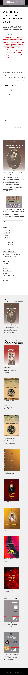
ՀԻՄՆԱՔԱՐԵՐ (6, 235)
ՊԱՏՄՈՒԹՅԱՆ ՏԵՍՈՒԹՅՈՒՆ (10, 240)
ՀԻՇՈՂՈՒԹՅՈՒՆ (7, 266)
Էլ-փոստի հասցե (6, 114)
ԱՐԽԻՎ (9, 64)
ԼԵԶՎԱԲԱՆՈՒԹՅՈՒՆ (8, 244)
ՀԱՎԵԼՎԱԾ (5, 280)
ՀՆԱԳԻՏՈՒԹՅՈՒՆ (7, 261)
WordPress (19, 670)
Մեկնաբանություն (7, 94)
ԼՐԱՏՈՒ (5, 273)
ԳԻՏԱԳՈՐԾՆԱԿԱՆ (7, 270)
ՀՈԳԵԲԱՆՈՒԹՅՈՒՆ (7, 249)
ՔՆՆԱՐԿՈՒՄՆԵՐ (7, 268)
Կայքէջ (4, 120)
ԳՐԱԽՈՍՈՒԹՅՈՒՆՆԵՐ (8, 275)
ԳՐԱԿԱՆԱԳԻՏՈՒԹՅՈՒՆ (8, 242)
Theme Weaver (18, 672)
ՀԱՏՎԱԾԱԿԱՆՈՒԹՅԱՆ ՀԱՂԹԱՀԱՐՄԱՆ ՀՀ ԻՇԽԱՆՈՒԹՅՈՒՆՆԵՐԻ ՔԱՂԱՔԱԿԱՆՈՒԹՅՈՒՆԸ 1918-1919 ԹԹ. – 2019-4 (14, 79)
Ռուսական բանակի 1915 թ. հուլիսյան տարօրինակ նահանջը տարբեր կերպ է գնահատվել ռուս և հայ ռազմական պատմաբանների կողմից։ (13, 37)
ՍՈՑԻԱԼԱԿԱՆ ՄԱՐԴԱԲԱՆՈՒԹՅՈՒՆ (11, 254)
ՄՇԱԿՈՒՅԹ (6, 263)
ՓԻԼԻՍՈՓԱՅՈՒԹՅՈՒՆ (8, 247)
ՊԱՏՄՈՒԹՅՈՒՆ (7, 237)
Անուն (4, 109)
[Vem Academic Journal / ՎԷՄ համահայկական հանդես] (14, 2)
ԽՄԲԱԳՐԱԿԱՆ (6, 232)
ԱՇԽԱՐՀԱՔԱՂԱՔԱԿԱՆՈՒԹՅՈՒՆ (10, 256)
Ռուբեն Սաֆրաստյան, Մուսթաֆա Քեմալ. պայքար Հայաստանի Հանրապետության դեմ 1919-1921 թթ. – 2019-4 (13, 74)
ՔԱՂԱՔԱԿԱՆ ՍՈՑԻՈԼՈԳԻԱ (9, 251)
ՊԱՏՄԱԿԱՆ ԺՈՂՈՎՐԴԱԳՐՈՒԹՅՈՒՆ (11, 259)
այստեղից (22, 216)
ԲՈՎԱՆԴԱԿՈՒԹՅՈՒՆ (8, 230)
